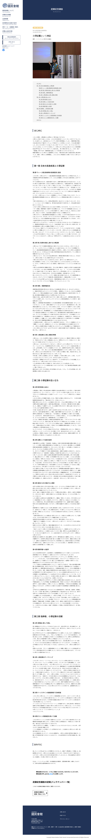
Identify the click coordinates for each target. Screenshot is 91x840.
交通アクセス (5, 48)
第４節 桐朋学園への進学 (45, 106)
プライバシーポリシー (65, 819)
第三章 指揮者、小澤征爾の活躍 (45, 108)
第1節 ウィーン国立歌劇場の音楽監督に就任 (50, 88)
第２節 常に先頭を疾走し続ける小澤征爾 (49, 90)
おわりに (39, 120)
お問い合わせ (63, 812)
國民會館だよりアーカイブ (8, 46)
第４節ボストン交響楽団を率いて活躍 (48, 118)
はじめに (39, 83)
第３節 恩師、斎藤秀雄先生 (46, 92)
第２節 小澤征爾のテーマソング (47, 113)
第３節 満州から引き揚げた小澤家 (47, 104)
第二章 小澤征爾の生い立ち (44, 97)
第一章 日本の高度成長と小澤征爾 (45, 86)
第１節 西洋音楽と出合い (45, 99)
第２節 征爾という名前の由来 (46, 102)
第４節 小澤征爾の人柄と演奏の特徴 (48, 95)
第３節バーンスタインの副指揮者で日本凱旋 (50, 115)
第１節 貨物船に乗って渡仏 (46, 111)
